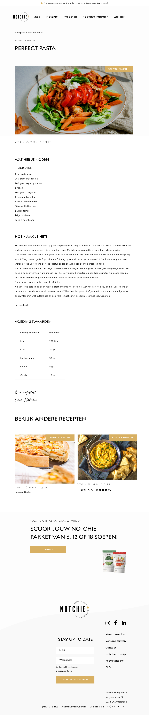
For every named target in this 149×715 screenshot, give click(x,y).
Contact (110, 647)
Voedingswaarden (95, 17)
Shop (37, 17)
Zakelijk (119, 17)
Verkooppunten (115, 641)
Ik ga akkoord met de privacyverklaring (67, 669)
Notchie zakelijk (115, 654)
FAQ (108, 667)
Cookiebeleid (97, 707)
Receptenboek (114, 660)
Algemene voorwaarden (74, 707)
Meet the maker (115, 634)
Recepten (70, 17)
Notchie (52, 17)
